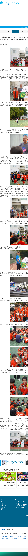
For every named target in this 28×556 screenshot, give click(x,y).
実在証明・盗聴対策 (5, 538)
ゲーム (2, 509)
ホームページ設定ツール (22, 507)
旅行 (22, 31)
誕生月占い (3, 505)
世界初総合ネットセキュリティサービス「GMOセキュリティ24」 (13, 536)
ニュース (3, 507)
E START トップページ (4, 27)
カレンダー (3, 504)
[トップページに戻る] (5, 3)
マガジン (17, 27)
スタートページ (5, 501)
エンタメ (12, 27)
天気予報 (3, 503)
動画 (2, 508)
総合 (3, 31)
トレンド (9, 31)
